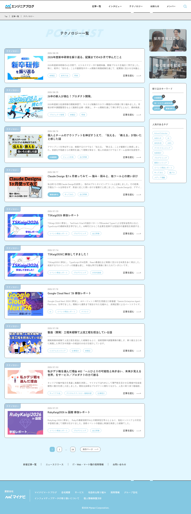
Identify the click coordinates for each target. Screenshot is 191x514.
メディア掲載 (159, 177)
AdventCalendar (161, 133)
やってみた (69, 194)
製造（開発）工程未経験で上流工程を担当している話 (80, 332)
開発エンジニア (160, 162)
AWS (169, 143)
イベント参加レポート (58, 233)
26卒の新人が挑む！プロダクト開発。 (70, 96)
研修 (76, 75)
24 (73, 449)
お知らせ (154, 6)
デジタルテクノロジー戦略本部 (78, 393)
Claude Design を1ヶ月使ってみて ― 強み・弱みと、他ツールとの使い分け (93, 176)
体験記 (52, 75)
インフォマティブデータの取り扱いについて (56, 498)
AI (50, 311)
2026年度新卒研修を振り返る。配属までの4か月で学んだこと (85, 57)
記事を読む (128, 75)
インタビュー (115, 6)
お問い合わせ (119, 464)
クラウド (84, 311)
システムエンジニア (58, 350)
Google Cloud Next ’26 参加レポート (69, 293)
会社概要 (65, 492)
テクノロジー (136, 6)
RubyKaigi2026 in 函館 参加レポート (69, 412)
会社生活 (157, 143)
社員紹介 (157, 153)
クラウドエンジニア (162, 148)
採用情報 (115, 492)
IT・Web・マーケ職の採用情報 (88, 464)
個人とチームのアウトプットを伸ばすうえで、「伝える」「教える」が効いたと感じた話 (95, 137)
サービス (79, 492)
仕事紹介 (75, 350)
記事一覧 (96, 6)
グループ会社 (130, 492)
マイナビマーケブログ (45, 492)
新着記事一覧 (30, 464)
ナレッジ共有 (68, 157)
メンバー (171, 6)
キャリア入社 (55, 393)
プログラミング (80, 233)
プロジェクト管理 (57, 114)
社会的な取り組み (97, 492)
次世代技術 (96, 272)
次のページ (88, 449)
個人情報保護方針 (93, 498)
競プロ (172, 172)
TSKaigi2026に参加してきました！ (68, 254)
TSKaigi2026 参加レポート (63, 215)
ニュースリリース (55, 464)
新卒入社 (64, 75)
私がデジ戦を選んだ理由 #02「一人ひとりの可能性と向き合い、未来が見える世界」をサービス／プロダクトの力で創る (94, 373)
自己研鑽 (83, 157)
